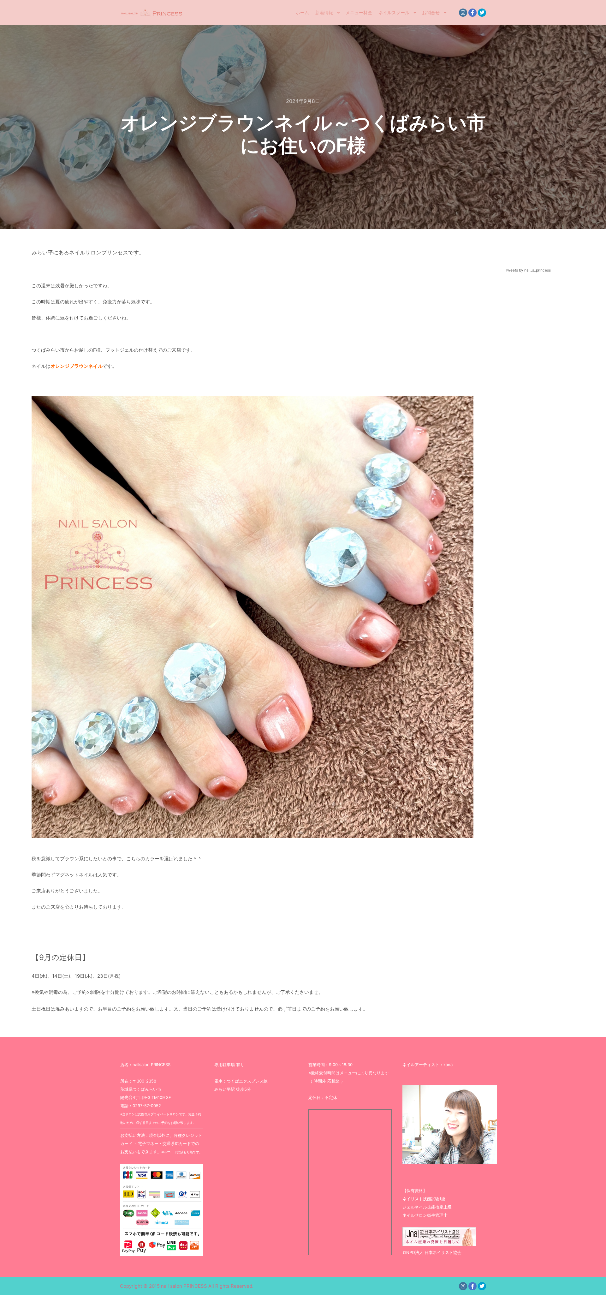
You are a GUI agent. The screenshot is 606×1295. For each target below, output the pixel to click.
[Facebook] (472, 13)
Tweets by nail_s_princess (528, 270)
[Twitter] (482, 13)
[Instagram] (463, 13)
